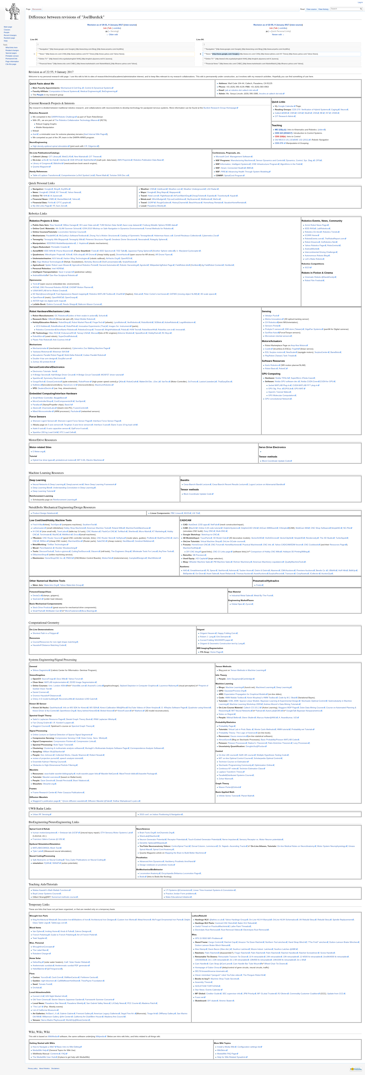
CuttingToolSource (80, 551)
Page (28, 9)
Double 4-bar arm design (44, 358)
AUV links (56, 258)
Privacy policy (33, 1068)
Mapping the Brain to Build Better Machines (184, 853)
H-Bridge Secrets (40, 375)
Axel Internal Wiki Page (94, 134)
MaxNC (55, 534)
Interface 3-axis (101, 425)
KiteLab (137, 294)
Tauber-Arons (245, 570)
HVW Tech (134, 329)
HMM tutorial (283, 729)
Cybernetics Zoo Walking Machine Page (90, 348)
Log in (360, 2)
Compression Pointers (64, 741)
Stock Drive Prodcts (41, 607)
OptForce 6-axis (78, 428)
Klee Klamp (200, 949)
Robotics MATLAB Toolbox (101, 294)
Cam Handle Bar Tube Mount (246, 963)
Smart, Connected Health (232, 168)
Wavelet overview (50, 777)
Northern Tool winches (275, 942)
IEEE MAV (48, 251)
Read (302, 9)
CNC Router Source (52, 538)
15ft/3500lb (200, 960)
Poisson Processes (236, 743)
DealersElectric (44, 388)
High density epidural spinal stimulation (50, 146)
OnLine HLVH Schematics (284, 919)
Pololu (124, 329)
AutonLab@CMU (273, 711)
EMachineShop (39, 554)
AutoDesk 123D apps (198, 524)
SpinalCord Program (233, 175)
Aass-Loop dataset (131, 225)
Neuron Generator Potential (152, 839)
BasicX (68, 404)
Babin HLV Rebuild (246, 923)
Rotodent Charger (41, 953)
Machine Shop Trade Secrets (224, 979)
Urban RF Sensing (41, 814)
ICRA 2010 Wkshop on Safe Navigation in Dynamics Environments (112, 228)
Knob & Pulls (66, 931)
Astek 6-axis (38, 428)
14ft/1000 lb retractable (283, 960)
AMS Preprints (123, 160)
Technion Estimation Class (251, 768)
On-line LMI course (227, 755)
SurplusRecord (275, 573)
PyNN (46, 863)
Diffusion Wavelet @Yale (99, 801)
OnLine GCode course (233, 541)
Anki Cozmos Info (61, 340)
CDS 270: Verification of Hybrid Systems (310, 109)
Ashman (232, 570)
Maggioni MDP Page (287, 707)
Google (47, 189)
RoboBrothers (57, 326)
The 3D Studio (326, 538)
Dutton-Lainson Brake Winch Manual (211, 945)
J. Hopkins (81, 243)
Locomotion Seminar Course (71, 232)
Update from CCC (335, 993)
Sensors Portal (271, 326)
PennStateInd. (46, 548)
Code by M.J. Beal (287, 697)
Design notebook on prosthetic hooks (156, 865)
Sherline (132, 531)
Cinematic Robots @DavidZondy (319, 277)
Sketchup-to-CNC (209, 534)
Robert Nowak (96, 755)
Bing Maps (161, 192)
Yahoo (75, 199)
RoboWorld (146, 322)
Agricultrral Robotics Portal (84, 265)
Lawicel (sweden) (207, 381)
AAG (185, 570)
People (6, 32)
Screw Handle (326, 953)
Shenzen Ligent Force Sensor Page (74, 421)
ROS (35, 287)
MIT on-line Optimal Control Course (235, 758)
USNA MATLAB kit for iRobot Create (49, 290)
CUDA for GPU (326, 381)
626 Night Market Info (55, 996)
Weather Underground (194, 189)
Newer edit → (278, 34)
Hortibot (194, 265)
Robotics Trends (330, 232)
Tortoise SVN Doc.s (118, 175)
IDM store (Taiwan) (293, 329)
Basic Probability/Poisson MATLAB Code (279, 739)
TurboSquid (341, 538)
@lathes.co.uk (215, 919)
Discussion (36, 9)
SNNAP (55, 863)
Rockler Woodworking (65, 548)
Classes (7, 30)
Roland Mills (117, 528)
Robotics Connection (45, 329)
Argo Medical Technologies (49, 262)
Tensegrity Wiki (76, 239)
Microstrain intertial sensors (277, 336)
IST (327, 113)
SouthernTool (89, 524)
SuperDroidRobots (66, 336)
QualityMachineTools (294, 562)
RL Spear (211, 570)
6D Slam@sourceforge (43, 294)
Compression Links (85, 741)
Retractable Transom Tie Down (232, 957)
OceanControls (53, 381)
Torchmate (44, 534)
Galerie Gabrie (66, 1013)
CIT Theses (94, 156)
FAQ (63, 1053)
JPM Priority (248, 993)
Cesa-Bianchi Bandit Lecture (196, 484)
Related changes (12, 50)
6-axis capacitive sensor (57, 428)
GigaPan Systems (313, 329)
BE (321, 113)
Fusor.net (199, 997)
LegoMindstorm (186, 322)
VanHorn (222, 570)
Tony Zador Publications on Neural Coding (84, 860)
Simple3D (298, 538)
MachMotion (153, 558)
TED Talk (120, 251)
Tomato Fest (44, 984)
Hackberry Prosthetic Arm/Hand (179, 861)
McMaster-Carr (53, 611)
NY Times (60, 192)
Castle (268, 349)
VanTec (165, 381)
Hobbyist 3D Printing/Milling (295, 551)
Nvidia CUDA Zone (309, 381)
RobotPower (84, 381)
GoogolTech (38, 381)
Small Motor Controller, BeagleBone (49, 398)
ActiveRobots (170, 322)
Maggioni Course (40, 726)
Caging (334, 109)
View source (311, 9)
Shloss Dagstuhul (40, 670)
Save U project (65, 272)
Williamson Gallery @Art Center (56, 1016)
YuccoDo (45, 977)
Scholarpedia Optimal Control (267, 758)
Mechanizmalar (39, 348)
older (321, 129)
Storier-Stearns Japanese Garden (67, 999)
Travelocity (222, 196)
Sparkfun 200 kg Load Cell (45, 432)
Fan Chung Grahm (41, 723)
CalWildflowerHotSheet (67, 981)
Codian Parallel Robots (93, 355)
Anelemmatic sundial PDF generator (71, 965)
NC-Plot (346, 528)
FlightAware (165, 196)
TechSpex (55, 524)
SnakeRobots (128, 262)
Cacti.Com (56, 977)
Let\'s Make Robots (313, 259)
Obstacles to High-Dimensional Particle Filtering (54, 765)
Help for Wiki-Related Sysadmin (231, 1057)
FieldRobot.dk (182, 265)
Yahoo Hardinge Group (235, 919)
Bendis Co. (321, 570)
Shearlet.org (48, 784)
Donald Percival (63, 780)
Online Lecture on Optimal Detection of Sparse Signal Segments (62, 734)
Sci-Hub (52, 160)
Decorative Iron (65, 919)
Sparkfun (37, 378)
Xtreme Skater (225, 1001)
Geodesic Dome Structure (123, 239)
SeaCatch (37, 599)
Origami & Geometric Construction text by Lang (221, 643)
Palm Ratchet (211, 953)
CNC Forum (216, 544)
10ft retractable (290, 957)
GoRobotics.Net (328, 242)
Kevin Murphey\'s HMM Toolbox (261, 697)
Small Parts (38, 611)
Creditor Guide (213, 993)
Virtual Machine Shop (210, 541)
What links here (12, 48)
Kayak (233, 196)
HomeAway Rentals (212, 202)
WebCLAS (66, 156)
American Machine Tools (98, 528)
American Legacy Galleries (106, 1013)
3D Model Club (220, 538)
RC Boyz (166, 333)
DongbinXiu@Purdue (255, 746)
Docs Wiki (61, 679)
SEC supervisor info (231, 993)
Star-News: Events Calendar (208, 990)
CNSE (334, 113)
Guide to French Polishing (62, 935)
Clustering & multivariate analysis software (63, 748)
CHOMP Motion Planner (80, 287)
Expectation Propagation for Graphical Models (245, 694)
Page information (12, 62)
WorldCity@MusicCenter (77, 1020)
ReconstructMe (66, 699)
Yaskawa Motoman (41, 352)
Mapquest (173, 192)
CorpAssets (302, 573)
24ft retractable (273, 957)
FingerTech (98, 322)
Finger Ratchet (241, 953)
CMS (292, 113)
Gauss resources (238, 736)
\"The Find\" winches (317, 942)
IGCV (307, 267)
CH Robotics (270, 322)
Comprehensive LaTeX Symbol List (77, 175)
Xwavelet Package (146, 773)
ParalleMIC (51, 235)
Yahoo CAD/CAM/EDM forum (288, 544)
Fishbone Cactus (88, 977)
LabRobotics (322, 228)
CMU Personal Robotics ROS (53, 287)
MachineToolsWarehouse (137, 528)
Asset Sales (211, 573)
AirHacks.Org (112, 258)
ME (285, 113)
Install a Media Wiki (226, 1047)
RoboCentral (333, 245)
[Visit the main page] (12, 11)
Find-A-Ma (37, 524)
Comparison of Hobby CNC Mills (265, 551)
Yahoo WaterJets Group (71, 585)
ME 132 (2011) (302, 140)
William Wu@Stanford (53, 751)
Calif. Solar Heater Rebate (76, 962)
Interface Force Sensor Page (106, 421)
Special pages (11, 53)
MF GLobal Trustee (266, 993)
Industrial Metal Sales (241, 595)
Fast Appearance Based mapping (71, 294)
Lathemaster (38, 528)
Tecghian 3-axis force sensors (77, 425)
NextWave (127, 541)
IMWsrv (43, 541)
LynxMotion (119, 322)
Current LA (37, 996)
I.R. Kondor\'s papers (62, 723)
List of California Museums (45, 1010)
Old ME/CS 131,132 (284, 140)
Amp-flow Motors (298, 345)
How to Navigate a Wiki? (44, 1047)
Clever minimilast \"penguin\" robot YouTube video (217, 975)
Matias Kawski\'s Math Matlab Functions (51, 890)
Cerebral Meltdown (143, 541)
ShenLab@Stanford (148, 836)
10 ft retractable (256, 957)
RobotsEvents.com (313, 238)
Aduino (36, 408)
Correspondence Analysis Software (146, 748)
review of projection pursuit (45, 758)
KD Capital (201, 558)
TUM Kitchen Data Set (110, 225)
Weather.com (175, 189)
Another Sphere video (163, 251)
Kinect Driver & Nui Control (45, 711)
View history (323, 9)
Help (6, 41)
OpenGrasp (70, 297)
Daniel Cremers (40, 692)
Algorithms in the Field (290, 164)
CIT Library (54, 156)
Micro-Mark (144, 531)
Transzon (289, 573)
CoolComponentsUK (63, 401)
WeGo (216, 199)
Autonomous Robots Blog (316, 255)
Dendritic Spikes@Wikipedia (152, 843)
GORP (151, 202)
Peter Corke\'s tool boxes (155, 294)
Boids (142, 876)
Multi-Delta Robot (72, 355)
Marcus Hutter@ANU (266, 717)
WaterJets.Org (50, 585)
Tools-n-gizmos (62, 551)
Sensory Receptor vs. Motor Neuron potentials (260, 839)
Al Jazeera (55, 196)
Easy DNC (208, 531)
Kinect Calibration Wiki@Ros (113, 707)
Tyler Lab (37, 851)
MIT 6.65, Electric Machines (89, 460)
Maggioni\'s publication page (45, 801)
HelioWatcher (39, 969)
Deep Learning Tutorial (43, 491)
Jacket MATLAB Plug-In (279, 385)
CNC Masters (93, 531)
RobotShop (64, 322)
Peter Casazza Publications (70, 792)
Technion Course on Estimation (233, 762)
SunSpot (79, 401)
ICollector (314, 573)
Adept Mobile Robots (83, 319)
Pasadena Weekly (155, 206)
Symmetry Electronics (53, 378)
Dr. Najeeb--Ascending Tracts (232, 846)
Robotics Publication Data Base (147, 160)
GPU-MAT (298, 388)
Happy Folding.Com (227, 633)
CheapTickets (198, 196)
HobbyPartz (153, 333)
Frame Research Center (44, 792)
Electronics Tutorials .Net (44, 371)
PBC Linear (176, 513)
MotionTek (106, 558)
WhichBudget (158, 199)
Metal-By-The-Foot (262, 595)
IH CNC (36, 531)
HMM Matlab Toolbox (234, 697)
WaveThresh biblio (127, 773)
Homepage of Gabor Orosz (207, 967)
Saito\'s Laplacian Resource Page (48, 719)
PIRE (223, 171)
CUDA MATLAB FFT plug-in (305, 385)
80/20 (186, 513)
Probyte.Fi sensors (273, 329)
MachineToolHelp (191, 548)
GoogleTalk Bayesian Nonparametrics (303, 711)
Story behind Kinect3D (87, 711)
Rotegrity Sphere (157, 239)
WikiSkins (221, 1050)
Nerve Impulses (229, 839)
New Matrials (80, 156)
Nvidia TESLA (281, 378)
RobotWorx (38, 336)
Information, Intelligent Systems (234, 164)
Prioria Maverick (63, 251)
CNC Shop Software (320, 528)
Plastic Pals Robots (41, 340)
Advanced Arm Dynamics (151, 861)
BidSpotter (187, 573)
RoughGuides (163, 202)
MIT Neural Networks (241, 711)
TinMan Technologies (56, 544)
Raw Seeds (55, 225)
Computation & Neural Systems (63, 91)
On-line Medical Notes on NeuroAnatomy (295, 846)
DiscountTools (45, 551)
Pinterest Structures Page (97, 239)
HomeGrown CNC (200, 544)
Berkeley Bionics (91, 262)
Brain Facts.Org (147, 832)
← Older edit (112, 34)
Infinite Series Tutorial (228, 796)
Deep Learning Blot (41, 488)
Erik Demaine (222, 636)
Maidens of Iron (81, 919)
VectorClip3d (285, 538)
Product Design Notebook (44, 513)
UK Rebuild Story (307, 919)
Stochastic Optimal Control (313, 701)
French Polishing (40, 935)
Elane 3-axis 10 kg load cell (123, 425)
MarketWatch (63, 199)
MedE (307, 113)
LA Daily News (117, 1003)
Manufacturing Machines (242, 160)
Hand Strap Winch (296, 942)
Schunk (102, 315)
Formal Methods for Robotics (158, 228)
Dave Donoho (47, 780)
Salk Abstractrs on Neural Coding (47, 860)
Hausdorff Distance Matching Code (48, 645)
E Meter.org (38, 451)
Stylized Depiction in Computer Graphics (138, 685)
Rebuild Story (324, 919)
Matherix (139, 711)
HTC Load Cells (67, 432)
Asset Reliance (226, 573)
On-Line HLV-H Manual (259, 919)
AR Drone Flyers (162, 254)
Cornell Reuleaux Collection (186, 235)
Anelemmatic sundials (42, 965)
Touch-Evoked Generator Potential (203, 839)
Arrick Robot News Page (316, 225)
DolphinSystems (231, 528)
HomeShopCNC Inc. (54, 558)
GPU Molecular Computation (281, 395)
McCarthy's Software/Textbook (73, 235)
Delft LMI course (246, 755)
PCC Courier (133, 1003)
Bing (56, 189)
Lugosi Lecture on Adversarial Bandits (266, 484)
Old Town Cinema (41, 999)
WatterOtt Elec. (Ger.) (149, 381)
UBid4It (332, 570)
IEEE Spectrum (106, 251)
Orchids (36, 987)
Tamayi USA (82, 333)
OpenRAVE (57, 297)
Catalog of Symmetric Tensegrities (135, 235)
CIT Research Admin (284, 116)
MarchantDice (74, 541)
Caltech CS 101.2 (251, 707)
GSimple (283, 528)
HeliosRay (37, 962)
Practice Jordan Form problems (180, 893)
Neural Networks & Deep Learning (48, 484)
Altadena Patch (148, 1003)
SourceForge (48, 679)
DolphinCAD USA (249, 528)
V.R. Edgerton (90, 146)
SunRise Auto (271, 332)
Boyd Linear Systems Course (46, 893)
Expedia (210, 196)
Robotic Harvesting (128, 265)
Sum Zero (60, 206)
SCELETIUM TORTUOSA (206, 986)
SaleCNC (101, 541)
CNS (315, 113)
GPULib (287, 388)
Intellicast (161, 189)
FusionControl (79, 408)
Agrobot (143, 265)
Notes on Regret (226, 714)
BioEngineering (108, 91)
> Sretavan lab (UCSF (68, 832)
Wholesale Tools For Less (144, 551)
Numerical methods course (64, 897)
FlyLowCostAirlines (175, 199)
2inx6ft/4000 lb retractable (335, 957)
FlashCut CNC (108, 531)
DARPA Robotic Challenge (63, 117)
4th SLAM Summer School (67, 228)
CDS (300, 113)
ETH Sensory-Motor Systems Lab (116, 832)
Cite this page (11, 64)
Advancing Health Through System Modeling (248, 171)
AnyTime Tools (165, 551)
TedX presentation (110, 262)
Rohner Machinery (241, 562)
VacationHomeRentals (234, 202)
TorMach (121, 531)
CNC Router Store (105, 538)
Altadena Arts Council (114, 1016)
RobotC (282, 368)
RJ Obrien (282, 993)
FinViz (50, 202)
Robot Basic (270, 368)
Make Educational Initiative (178, 897)
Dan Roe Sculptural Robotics (63, 275)
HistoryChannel (179, 202)
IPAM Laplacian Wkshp (104, 719)
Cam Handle (200, 963)
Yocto (35, 284)
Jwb (105, 28)
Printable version (12, 56)
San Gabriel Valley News (97, 1003)
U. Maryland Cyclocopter (188, 251)
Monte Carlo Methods (264, 729)
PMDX (69, 558)
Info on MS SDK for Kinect (75, 707)
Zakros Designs (82, 931)
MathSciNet (89, 160)
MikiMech (66, 534)
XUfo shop (78, 254)
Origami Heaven (207, 633)
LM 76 (195, 513)
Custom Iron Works (126, 919)
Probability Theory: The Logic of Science (237, 733)
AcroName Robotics (66, 329)
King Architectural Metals (44, 919)
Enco (76, 534)
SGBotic (158, 322)
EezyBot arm (64, 358)
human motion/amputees (44, 832)
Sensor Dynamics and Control (269, 160)
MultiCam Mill (302, 528)
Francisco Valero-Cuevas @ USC (48, 839)
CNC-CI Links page (221, 551)
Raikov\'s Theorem (256, 743)
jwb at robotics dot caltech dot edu (240, 90)
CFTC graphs (62, 202)
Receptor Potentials (176, 839)
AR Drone (90, 254)
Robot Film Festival (313, 280)
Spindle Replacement (342, 919)
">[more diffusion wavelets (73, 801)
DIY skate (211, 1001)
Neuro (343, 109)
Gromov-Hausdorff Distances (46, 695)
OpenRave (37, 297)
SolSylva (120, 538)
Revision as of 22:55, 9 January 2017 (271, 25)
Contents (54, 1053)
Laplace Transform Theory (231, 772)
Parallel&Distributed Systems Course (235, 775)
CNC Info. (267, 544)
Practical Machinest (251, 544)
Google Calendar (286, 106)
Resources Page (337, 544)
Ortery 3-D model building (44, 699)
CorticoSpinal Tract (180, 846)
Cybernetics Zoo (209, 235)
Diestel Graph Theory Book (78, 719)
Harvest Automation (108, 265)
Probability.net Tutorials (302, 729)
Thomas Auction (243, 573)
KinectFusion (123, 711)
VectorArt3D (256, 538)
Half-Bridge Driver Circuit (62, 375)
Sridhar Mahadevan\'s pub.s (125, 801)
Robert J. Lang (206, 636)
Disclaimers (55, 1068)
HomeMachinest (232, 544)
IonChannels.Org (164, 832)
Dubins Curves (53, 304)
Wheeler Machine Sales (200, 562)
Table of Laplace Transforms (45, 175)
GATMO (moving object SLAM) (183, 294)
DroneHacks (121, 254)
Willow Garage (69, 225)
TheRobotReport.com (334, 238)
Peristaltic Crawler (59, 247)
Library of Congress (41, 163)
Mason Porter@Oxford (229, 787)
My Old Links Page (41, 206)
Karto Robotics (271, 365)
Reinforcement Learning (64, 499)
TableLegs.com (58, 923)
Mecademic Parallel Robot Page (47, 355)
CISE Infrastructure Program (264, 164)
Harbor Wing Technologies (75, 258)
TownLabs (61, 531)
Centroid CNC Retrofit (225, 923)
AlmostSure (224, 739)
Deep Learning (283, 687)
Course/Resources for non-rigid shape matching (54, 642)
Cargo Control (215, 942)
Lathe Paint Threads (240, 926)
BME (249, 168)
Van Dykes (37, 931)
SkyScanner (192, 199)
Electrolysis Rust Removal (255, 930)
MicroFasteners (72, 611)
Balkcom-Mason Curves (89, 304)
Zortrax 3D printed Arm (43, 362)
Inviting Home (51, 931)
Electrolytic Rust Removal (206, 930)
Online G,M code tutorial (210, 528)
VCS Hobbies (42, 326)
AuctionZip (326, 573)
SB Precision (198, 555)
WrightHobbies (111, 329)
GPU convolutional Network (277, 399)
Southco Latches (240, 949)
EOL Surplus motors (274, 352)
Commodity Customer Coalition (304, 993)
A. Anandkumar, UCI (288, 717)
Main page (8, 27)
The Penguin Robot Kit (253, 975)
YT (54, 206)
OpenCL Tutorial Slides (278, 392)
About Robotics (44, 1068)
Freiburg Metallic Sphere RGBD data (159, 225)
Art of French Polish (86, 935)
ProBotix (150, 538)
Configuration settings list (249, 1047)
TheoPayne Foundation (91, 981)
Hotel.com (152, 196)
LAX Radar (212, 189)
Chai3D (119, 294)
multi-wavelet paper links (87, 773)
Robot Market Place (81, 322)
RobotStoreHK (148, 329)
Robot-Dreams (311, 242)
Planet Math (101, 175)
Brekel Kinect (106, 711)
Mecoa (94, 333)
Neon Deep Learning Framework (99, 484)
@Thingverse (54, 969)
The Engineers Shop (120, 551)
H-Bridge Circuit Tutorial (87, 375)
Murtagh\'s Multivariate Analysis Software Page (106, 748)
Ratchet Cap (230, 942)
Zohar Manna (225, 778)
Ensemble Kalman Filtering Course (48, 762)
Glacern (94, 551)
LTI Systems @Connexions (178, 890)
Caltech (278, 113)
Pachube (75, 411)
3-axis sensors (54, 425)
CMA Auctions (287, 570)
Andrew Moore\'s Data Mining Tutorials (281, 704)
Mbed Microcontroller (42, 411)
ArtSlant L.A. (51, 1013)
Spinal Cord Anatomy (162, 849)
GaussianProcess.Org (234, 691)
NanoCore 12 (69, 385)
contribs (116, 28)
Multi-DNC (220, 531)
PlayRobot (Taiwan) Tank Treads (279, 355)
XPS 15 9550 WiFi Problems (208, 938)
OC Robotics (60, 315)
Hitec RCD (53, 333)
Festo (94, 251)
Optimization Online (263, 765)
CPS (318, 160)
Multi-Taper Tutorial (62, 745)
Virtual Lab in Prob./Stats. (240, 729)
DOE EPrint (75, 160)
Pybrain (259, 711)
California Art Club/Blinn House (88, 1016)
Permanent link (11, 59)
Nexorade (142, 239)
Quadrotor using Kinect (198, 707)
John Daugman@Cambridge (240, 679)
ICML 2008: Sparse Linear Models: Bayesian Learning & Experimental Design (263, 701)
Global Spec (237, 604)
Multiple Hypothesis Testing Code (272, 755)
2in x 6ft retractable (238, 960)
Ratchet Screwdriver (308, 953)
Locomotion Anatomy (149, 873)
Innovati (179, 329)
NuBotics (37, 385)
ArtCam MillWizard (267, 528)
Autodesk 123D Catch (85, 699)
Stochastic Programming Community (235, 765)
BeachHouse (194, 202)
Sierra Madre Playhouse (52, 1020)
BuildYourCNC (163, 538)
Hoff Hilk (342, 570)
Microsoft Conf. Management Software (233, 156)
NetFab (214, 524)
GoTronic (192, 381)
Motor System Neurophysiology (331, 846)
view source (130, 25)
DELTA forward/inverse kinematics (210, 971)
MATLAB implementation (55, 682)
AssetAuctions (260, 573)
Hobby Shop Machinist (74, 528)
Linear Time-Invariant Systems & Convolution (213, 890)
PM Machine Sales (222, 562)
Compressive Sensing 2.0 (66, 738)
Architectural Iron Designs (102, 919)
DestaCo (36, 595)
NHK (45, 196)
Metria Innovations (273, 319)
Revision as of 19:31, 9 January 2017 (105, 25)
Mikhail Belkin (233, 717)
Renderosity (311, 538)
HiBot (50, 319)
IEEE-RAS (309, 228)
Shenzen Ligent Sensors (44, 421)
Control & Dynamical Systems (98, 88)
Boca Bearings (88, 611)
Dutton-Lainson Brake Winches (343, 942)
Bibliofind (57, 163)
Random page (9, 38)
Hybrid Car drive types (43, 460)
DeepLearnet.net (74, 484)
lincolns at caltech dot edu (271, 93)
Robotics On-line (312, 232)
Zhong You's (103, 235)
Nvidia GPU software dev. (286, 381)
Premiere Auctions (305, 570)
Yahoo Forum (74, 679)
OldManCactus (71, 977)
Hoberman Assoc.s (162, 235)
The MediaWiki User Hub (44, 1057)
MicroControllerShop (42, 401)
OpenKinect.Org (67, 711)
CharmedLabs (48, 408)
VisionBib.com (78, 685)
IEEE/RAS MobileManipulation (60, 243)
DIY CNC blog (192, 551)
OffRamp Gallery (166, 1013)
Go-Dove (199, 573)
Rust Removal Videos (230, 930)
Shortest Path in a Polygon (45, 633)
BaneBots (334, 352)
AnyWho (64, 189)
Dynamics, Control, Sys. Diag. (299, 160)
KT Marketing (158, 531)
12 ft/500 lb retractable (310, 957)
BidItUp (352, 570)
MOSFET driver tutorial (111, 375)
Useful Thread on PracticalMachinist (211, 926)
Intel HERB (57, 268)
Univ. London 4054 (56, 685)
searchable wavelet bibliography (58, 773)
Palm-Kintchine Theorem (279, 743)
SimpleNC (335, 528)
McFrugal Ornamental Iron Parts (166, 919)
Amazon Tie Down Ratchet (250, 942)
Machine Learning (234, 687)
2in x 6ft (300, 960)
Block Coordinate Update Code (276, 461)
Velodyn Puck (271, 315)
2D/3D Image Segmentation (82, 682)
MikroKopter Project (54, 254)
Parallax (36, 404)
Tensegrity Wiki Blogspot (55, 239)
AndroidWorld (39, 275)
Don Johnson (47, 755)
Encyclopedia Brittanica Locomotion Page (180, 873)
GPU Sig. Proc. (275, 388)
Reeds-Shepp (69, 304)
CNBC (51, 199)
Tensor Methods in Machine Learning (247, 670)
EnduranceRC (67, 333)
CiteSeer (63, 160)
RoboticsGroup (85, 329)
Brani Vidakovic (80, 780)
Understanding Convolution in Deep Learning (73, 488)
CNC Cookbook (311, 544)
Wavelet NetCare (108, 773)
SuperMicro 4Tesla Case (302, 378)
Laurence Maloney (167, 685)
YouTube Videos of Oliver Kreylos (143, 707)
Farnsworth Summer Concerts (98, 999)
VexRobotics (132, 322)
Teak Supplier (39, 938)
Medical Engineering (89, 91)
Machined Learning (264, 687)
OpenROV (125, 258)
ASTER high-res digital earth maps (48, 301)
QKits (121, 381)
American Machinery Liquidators (267, 562)
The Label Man (39, 950)
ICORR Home (311, 235)
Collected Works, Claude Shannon (71, 755)
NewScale (290, 352)
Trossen (98, 329)
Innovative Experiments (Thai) (92, 326)
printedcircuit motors (65, 460)
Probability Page (226, 726)
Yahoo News (73, 192)
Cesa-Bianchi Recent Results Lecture (229, 484)
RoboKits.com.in (165, 329)
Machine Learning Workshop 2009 (245, 704)
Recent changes (10, 35)
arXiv (44, 160)
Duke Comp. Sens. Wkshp (93, 738)
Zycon (248, 604)
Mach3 (192, 528)
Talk (109, 28)
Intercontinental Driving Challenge (320, 252)
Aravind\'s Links (95, 685)
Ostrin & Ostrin (261, 570)
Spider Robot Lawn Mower (57, 265)
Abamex (274, 570)
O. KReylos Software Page (173, 707)
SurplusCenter (321, 352)
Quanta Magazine (41, 166)
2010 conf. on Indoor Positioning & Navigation (160, 814)
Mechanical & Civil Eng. (71, 88)
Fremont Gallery (83, 1013)
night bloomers (47, 981)
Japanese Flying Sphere (139, 251)
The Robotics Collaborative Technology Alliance (76, 120)
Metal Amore (143, 919)
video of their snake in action (82, 315)
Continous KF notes (228, 768)
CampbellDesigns (137, 558)
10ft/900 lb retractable (260, 960)
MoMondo (205, 199)
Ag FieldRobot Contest (211, 265)
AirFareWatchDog (181, 196)
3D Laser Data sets (88, 225)
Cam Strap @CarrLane (219, 963)
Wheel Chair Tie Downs (274, 963)
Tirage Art (151, 1013)
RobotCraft (131, 381)
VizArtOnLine (271, 538)
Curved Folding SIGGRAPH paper (215, 640)
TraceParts (205, 538)
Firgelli (295, 349)
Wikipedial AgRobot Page (161, 265)
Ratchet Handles (288, 953)
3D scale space (207, 294)
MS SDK (93, 707)
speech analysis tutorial (70, 758)
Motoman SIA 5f (60, 352)
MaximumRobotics (103, 385)
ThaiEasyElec (224, 381)
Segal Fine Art (127, 1013)
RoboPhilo (71, 326)
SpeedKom (140, 333)
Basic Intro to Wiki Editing (68, 1047)
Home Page (215, 652)
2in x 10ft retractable (217, 960)
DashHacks (55, 707)
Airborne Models (124, 333)
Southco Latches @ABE (285, 949)
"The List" (37, 1006)
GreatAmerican (197, 570)
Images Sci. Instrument (119, 326)
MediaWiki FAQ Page (226, 1053)
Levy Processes (300, 743)
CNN (51, 192)
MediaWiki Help (40, 1050)
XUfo (68, 254)
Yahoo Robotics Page (314, 245)
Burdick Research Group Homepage (219, 108)
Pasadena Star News (54, 1003)
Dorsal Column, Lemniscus (204, 846)
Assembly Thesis (202, 982)
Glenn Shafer (248, 717)
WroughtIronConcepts (42, 947)
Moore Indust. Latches (261, 949)
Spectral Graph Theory (82, 726)
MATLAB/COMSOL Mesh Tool (46, 848)
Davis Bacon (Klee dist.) (219, 949)
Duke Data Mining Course (311, 707)
